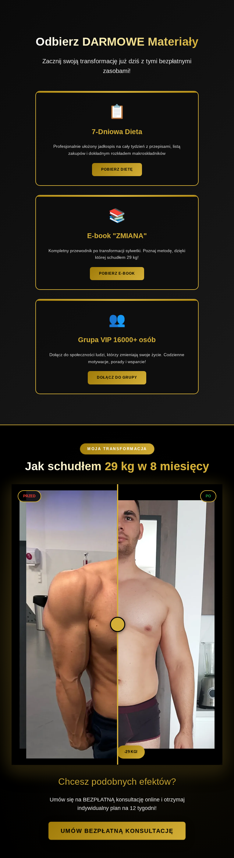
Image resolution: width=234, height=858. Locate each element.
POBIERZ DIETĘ (117, 169)
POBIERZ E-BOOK (117, 273)
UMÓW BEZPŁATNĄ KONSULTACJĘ (117, 830)
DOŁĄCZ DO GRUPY (117, 377)
